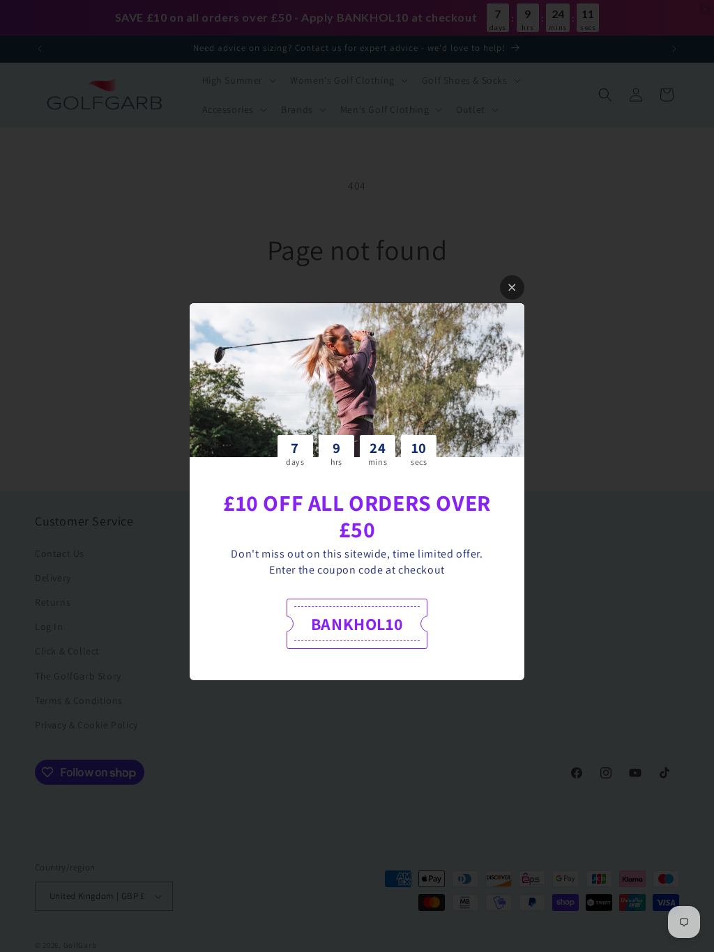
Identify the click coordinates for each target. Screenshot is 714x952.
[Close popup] (512, 287)
